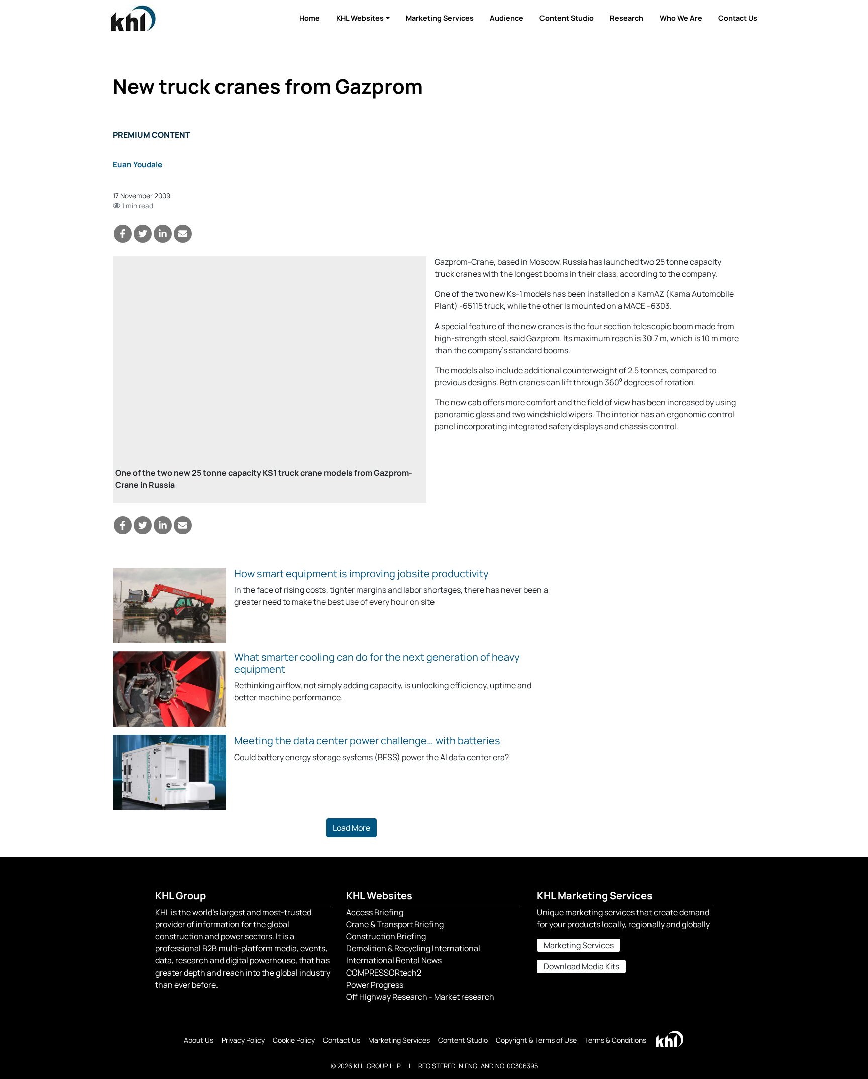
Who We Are (681, 18)
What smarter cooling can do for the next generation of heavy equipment (377, 663)
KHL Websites (360, 18)
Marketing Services (440, 18)
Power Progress (374, 984)
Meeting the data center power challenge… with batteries (367, 740)
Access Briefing (374, 912)
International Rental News (394, 960)
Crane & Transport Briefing (395, 924)
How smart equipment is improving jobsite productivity (361, 573)
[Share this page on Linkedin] (163, 234)
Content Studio (566, 18)
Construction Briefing (386, 936)
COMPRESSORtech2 (383, 972)
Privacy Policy (243, 1040)
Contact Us (737, 18)
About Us (198, 1040)
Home (309, 18)
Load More (351, 827)
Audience (506, 18)
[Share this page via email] (183, 234)
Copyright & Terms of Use (536, 1040)
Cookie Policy (294, 1040)
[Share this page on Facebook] (123, 234)
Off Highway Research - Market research (420, 996)
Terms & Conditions (615, 1040)
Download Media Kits (581, 966)
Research (626, 18)
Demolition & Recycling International (413, 948)
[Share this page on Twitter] (143, 234)
